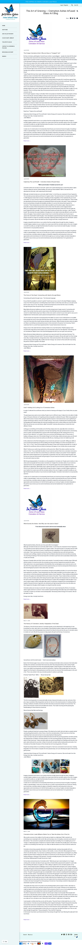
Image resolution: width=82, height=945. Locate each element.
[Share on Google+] (75, 18)
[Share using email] (77, 18)
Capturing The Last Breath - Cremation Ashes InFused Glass (42, 182)
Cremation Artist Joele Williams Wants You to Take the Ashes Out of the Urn (46, 834)
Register (66, 5)
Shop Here (5, 29)
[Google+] (71, 934)
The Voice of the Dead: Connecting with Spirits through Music (42, 295)
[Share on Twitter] (72, 18)
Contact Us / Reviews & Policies (8, 47)
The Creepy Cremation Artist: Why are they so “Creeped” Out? (42, 53)
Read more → (27, 140)
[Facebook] (64, 934)
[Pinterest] (68, 934)
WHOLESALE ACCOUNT (7, 52)
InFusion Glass (26, 941)
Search (25, 934)
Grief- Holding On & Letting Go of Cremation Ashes (39, 407)
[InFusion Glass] (9, 12)
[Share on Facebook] (70, 18)
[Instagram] (66, 934)
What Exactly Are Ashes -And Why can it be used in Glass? (41, 523)
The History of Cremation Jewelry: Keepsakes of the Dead (41, 623)
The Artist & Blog (7, 42)
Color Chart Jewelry (8, 38)
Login (61, 5)
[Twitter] (61, 934)
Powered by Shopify (36, 941)
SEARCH (4, 56)
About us (30, 934)
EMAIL (76, 934)
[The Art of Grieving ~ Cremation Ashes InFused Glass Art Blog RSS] (77, 11)
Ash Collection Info (7, 33)
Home (3, 25)
